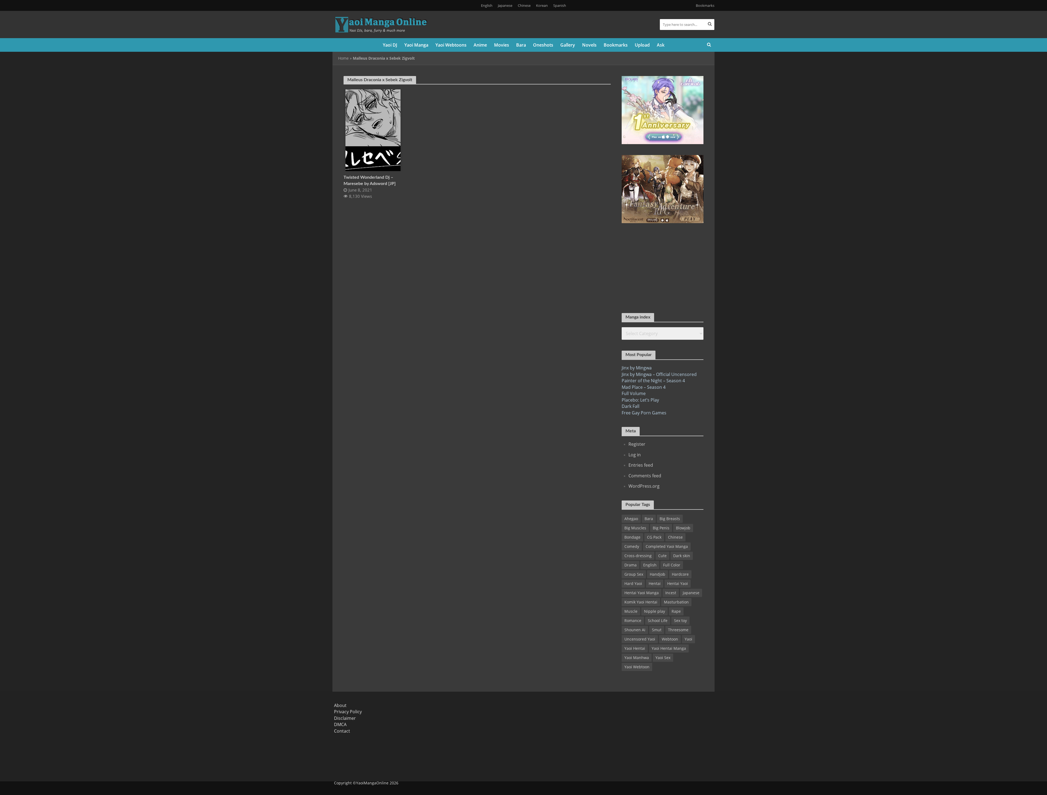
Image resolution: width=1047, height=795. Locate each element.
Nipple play (654, 611)
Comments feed (644, 476)
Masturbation (676, 602)
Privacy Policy (348, 712)
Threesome (678, 629)
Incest (670, 592)
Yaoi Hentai (634, 648)
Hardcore (680, 574)
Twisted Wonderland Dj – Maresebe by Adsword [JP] (370, 180)
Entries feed (640, 465)
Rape (676, 611)
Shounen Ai (634, 629)
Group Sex (633, 574)
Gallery (567, 45)
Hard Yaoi (633, 583)
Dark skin (681, 555)
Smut (656, 629)
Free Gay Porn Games (644, 413)
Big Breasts (670, 518)
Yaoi (688, 639)
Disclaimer (345, 718)
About (340, 705)
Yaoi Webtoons (451, 45)
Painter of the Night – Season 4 (653, 381)
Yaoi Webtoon (636, 666)
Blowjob (683, 527)
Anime (480, 45)
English (486, 5)
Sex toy (680, 620)
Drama (630, 565)
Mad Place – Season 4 (644, 387)
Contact (342, 731)
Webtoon (670, 639)
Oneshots (543, 45)
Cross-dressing (638, 555)
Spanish (559, 5)
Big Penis (661, 527)
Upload (642, 45)
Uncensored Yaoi (639, 639)
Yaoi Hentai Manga (669, 648)
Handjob (657, 574)
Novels (589, 45)
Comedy (631, 546)
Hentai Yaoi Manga (641, 592)
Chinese (524, 5)
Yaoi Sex (662, 657)
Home (343, 58)
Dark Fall (630, 406)
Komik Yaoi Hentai (640, 602)
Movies (501, 45)
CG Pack (654, 537)
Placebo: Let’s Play (640, 400)
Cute (662, 555)
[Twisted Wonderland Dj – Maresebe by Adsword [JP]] (373, 130)
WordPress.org (644, 486)
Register (636, 444)
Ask (660, 45)
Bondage (632, 537)
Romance (632, 620)
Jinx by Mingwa (637, 368)
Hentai (655, 583)
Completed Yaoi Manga (667, 546)
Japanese (505, 5)
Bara (521, 45)
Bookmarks (705, 5)
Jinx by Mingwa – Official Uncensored (659, 374)
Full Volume (634, 393)
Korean (542, 5)
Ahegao (631, 518)
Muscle (630, 611)
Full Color (671, 565)
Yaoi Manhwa (636, 657)
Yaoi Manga (416, 45)
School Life (657, 620)
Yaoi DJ (390, 45)
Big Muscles (635, 527)
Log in (634, 455)
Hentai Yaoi (677, 583)
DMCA (340, 724)
